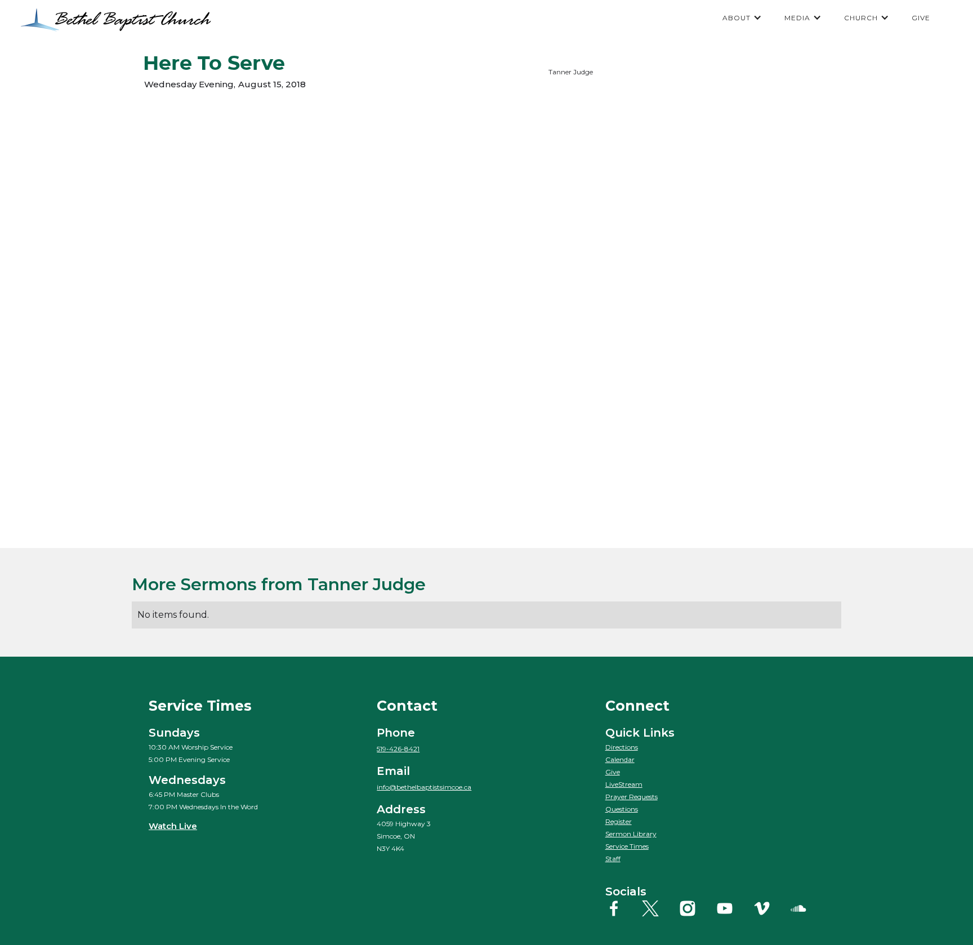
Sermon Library (631, 834)
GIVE (921, 18)
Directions (621, 747)
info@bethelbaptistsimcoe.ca (424, 787)
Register (618, 821)
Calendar (620, 759)
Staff (613, 858)
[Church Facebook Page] (622, 908)
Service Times (627, 846)
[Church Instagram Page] (696, 908)
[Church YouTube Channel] (733, 908)
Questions (621, 809)
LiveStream (623, 784)
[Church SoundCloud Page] (807, 908)
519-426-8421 (398, 749)
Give (612, 772)
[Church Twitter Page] (659, 908)
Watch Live (173, 826)
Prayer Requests (631, 796)
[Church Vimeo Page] (770, 908)
